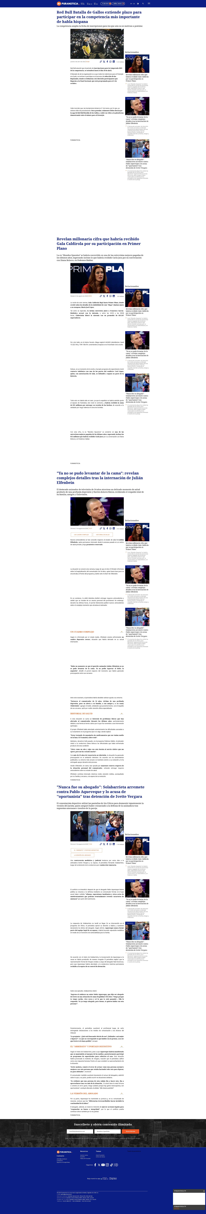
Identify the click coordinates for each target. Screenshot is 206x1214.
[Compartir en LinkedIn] (114, 61)
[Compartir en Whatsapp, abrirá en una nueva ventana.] (110, 61)
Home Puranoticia (100, 1155)
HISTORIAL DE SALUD (103, 535)
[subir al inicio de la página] (121, 632)
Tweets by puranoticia (134, 1151)
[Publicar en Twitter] (104, 61)
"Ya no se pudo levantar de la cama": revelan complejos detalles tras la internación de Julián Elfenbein (137, 120)
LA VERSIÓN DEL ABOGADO (82, 855)
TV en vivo (105, 3)
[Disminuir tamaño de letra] (134, 3)
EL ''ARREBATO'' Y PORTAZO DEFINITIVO (86, 850)
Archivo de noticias (100, 1156)
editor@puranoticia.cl (62, 1158)
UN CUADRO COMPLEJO (81, 535)
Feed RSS (82, 1156)
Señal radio (117, 3)
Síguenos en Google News (63, 1162)
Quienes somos (84, 1155)
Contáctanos (60, 1160)
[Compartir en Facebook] (107, 61)
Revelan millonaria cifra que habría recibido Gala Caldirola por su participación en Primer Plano (137, 78)
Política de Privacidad (85, 1158)
